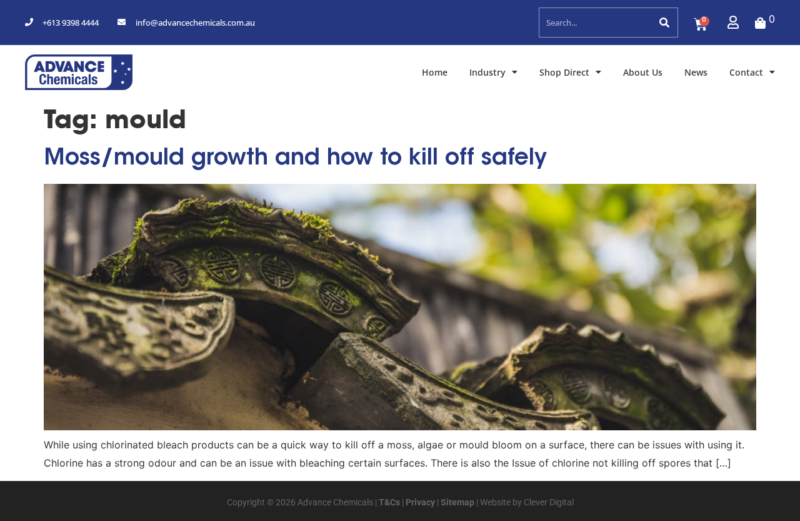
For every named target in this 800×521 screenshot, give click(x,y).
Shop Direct (564, 72)
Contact (746, 72)
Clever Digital (549, 502)
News (696, 72)
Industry (487, 72)
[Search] (663, 22)
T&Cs (388, 502)
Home (435, 72)
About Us (642, 72)
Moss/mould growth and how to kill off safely (295, 159)
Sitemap (456, 502)
